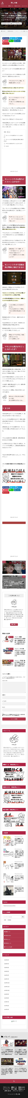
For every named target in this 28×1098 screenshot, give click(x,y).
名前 (3, 694)
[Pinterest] (5, 43)
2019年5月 (6, 1009)
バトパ (13, 23)
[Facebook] (5, 38)
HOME (3, 31)
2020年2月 (6, 975)
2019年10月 (6, 990)
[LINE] (11, 41)
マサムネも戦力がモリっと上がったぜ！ (13, 143)
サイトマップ (24, 6)
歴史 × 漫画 (14, 1089)
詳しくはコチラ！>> (8, 619)
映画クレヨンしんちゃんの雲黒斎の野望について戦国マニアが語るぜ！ (19, 866)
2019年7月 (6, 1001)
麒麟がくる (10, 6)
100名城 (9, 919)
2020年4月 (6, 967)
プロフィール (4, 6)
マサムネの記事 (9, 947)
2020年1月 (6, 979)
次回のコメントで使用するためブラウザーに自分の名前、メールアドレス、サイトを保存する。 (13, 715)
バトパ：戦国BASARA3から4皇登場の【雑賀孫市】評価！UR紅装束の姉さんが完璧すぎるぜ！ (20, 640)
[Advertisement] (14, 160)
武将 (5, 919)
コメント (4, 680)
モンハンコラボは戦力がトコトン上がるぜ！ (13, 136)
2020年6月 (6, 960)
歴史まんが (8, 939)
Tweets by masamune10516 (9, 905)
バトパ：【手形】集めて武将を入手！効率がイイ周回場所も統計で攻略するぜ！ (20, 663)
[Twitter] (13, 38)
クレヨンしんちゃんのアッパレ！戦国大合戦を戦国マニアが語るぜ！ (19, 878)
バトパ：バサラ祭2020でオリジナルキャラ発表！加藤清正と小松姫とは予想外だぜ (20, 652)
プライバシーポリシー (18, 1090)
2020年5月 (6, 963)
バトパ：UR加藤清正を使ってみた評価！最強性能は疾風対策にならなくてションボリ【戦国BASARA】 (7, 1052)
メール (4, 701)
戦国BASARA (17, 6)
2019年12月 (6, 982)
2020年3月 (6, 971)
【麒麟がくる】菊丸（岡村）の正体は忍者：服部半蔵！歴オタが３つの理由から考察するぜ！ (19, 854)
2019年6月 (6, 1005)
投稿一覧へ (13, 624)
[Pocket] (5, 41)
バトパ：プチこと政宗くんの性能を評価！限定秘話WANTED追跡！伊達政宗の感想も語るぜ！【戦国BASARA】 (7, 1071)
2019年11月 (6, 986)
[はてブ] (19, 38)
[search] (22, 916)
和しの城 (14, 2)
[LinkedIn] (17, 41)
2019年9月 (6, 994)
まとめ (6, 146)
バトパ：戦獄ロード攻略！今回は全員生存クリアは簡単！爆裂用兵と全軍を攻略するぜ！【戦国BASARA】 (21, 1052)
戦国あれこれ (8, 943)
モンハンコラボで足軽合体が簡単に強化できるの (13, 140)
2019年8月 (6, 998)
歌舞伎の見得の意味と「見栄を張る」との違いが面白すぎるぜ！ (19, 890)
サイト (3, 707)
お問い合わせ (7, 1090)
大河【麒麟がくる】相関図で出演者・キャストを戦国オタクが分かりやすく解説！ (19, 841)
